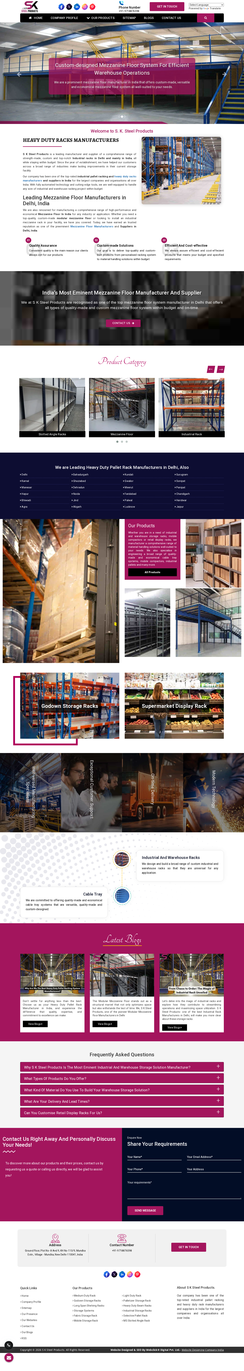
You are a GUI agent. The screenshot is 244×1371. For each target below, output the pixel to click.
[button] (18, 73)
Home (38, 18)
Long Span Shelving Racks (88, 1305)
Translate (215, 8)
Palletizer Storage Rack (137, 1300)
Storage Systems (83, 1310)
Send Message (145, 1210)
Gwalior (128, 481)
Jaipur (180, 506)
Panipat (180, 487)
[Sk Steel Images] (69, 706)
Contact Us (171, 18)
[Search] (205, 17)
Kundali (128, 474)
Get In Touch (167, 6)
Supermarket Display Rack (192, 434)
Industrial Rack (52, 434)
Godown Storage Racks (87, 1300)
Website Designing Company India (203, 1350)
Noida (76, 493)
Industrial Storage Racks (137, 1310)
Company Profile (64, 18)
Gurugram (182, 474)
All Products (152, 572)
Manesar (26, 487)
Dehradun (79, 487)
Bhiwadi (26, 500)
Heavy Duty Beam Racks (137, 1305)
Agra (24, 506)
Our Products (102, 18)
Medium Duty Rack (84, 1295)
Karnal (25, 481)
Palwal (128, 500)
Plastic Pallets (122, 434)
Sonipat (180, 481)
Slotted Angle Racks (147, 619)
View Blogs (34, 1024)
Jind (75, 500)
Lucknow (129, 506)
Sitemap (129, 18)
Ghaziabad (79, 481)
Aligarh (77, 506)
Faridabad (130, 493)
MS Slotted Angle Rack (136, 1320)
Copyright (26, 1350)
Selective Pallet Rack (135, 1315)
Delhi (24, 474)
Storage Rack (213, 549)
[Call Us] (8, 1346)
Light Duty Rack (132, 1295)
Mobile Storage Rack (85, 1320)
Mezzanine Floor (208, 619)
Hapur (25, 493)
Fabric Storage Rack (85, 1315)
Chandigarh (183, 493)
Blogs (149, 18)
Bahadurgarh (80, 474)
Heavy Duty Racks (61, 587)
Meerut (128, 487)
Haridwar (181, 500)
